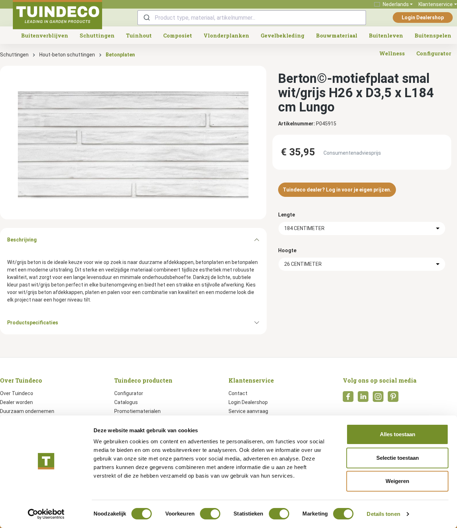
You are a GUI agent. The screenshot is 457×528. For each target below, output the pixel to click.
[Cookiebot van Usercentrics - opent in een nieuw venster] (46, 514)
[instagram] (378, 399)
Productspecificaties (32, 322)
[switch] (210, 513)
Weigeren (397, 481)
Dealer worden (16, 402)
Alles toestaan (397, 434)
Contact (237, 393)
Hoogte (287, 250)
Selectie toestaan (397, 458)
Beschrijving (22, 240)
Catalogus (126, 402)
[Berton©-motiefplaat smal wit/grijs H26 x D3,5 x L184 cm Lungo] (133, 142)
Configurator (128, 393)
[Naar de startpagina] (57, 14)
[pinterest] (393, 399)
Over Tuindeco (16, 393)
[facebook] (348, 399)
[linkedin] (363, 399)
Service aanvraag (248, 411)
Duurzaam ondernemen (27, 411)
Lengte (286, 215)
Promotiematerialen (137, 411)
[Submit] (146, 18)
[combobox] (251, 17)
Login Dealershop (423, 17)
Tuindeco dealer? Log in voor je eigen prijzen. (337, 190)
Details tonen (383, 514)
